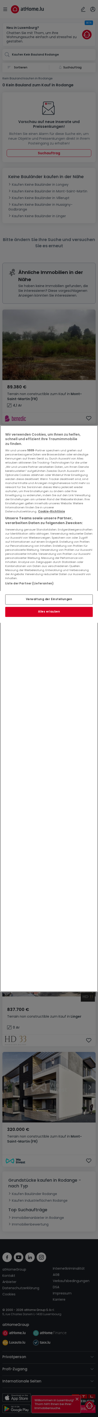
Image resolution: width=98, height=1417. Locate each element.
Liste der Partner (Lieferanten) (29, 584)
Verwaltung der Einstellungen (49, 599)
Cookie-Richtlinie (51, 512)
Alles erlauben (49, 611)
